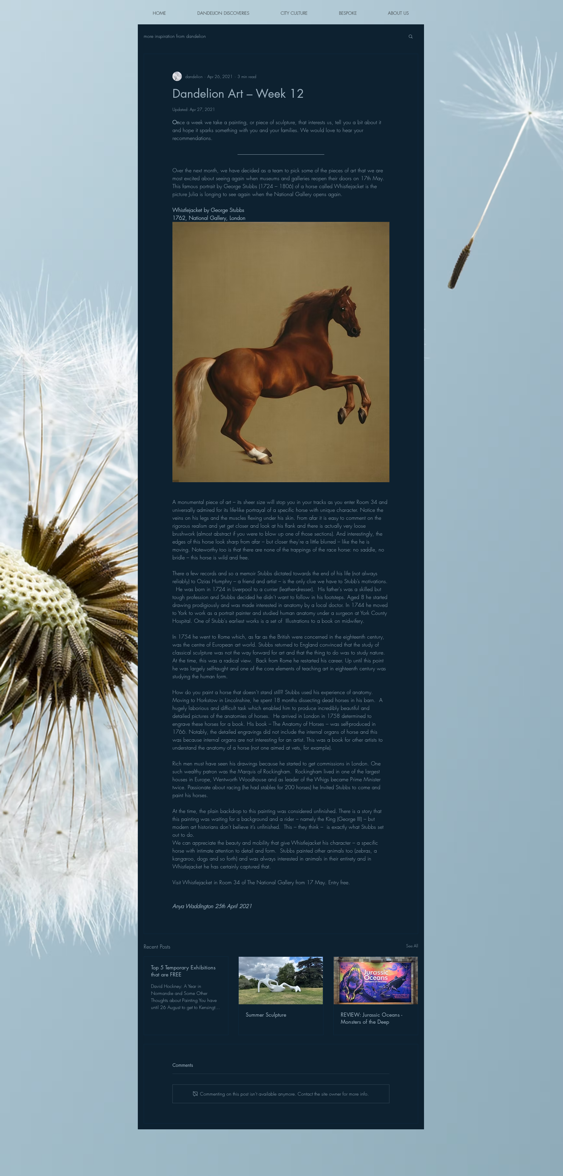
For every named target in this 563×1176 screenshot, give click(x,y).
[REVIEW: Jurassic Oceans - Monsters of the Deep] (376, 980)
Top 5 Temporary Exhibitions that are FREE (183, 971)
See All (412, 946)
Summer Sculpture (266, 1014)
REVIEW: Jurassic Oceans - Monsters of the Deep (371, 1018)
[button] (410, 36)
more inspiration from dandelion (175, 36)
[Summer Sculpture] (281, 980)
